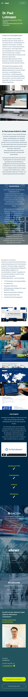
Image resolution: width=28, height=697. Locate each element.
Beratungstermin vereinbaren (14, 679)
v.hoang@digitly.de (7, 666)
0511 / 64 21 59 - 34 (9, 663)
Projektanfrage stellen (14, 686)
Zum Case (14, 525)
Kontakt (23, 3)
